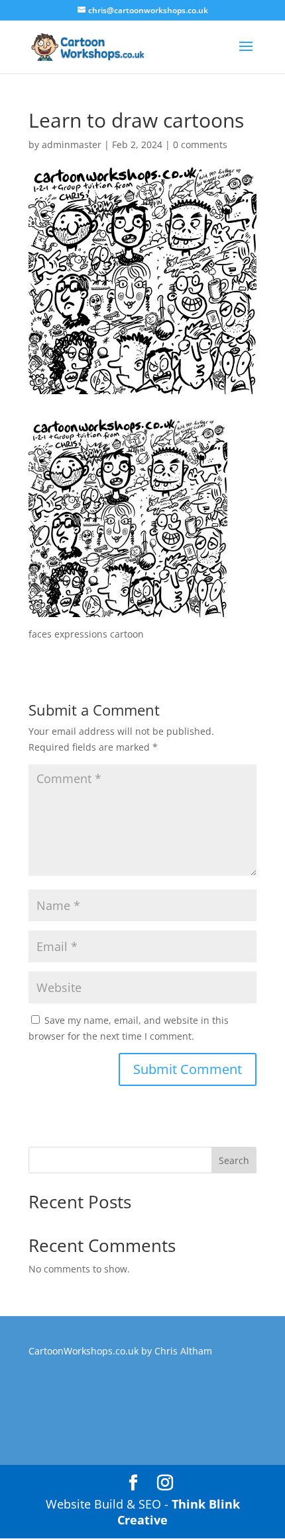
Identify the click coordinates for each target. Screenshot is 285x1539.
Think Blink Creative (178, 1512)
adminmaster (71, 144)
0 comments (200, 144)
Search (234, 1160)
